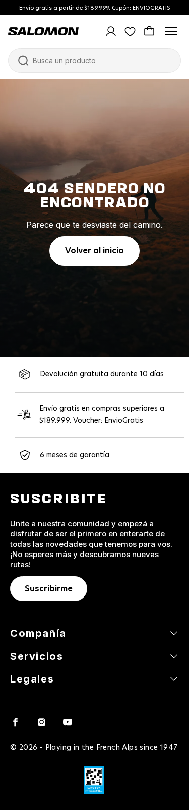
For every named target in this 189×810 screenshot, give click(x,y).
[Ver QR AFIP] (94, 780)
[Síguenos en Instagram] (41, 722)
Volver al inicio (94, 251)
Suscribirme (49, 589)
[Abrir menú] (171, 31)
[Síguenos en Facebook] (15, 722)
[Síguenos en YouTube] (67, 722)
